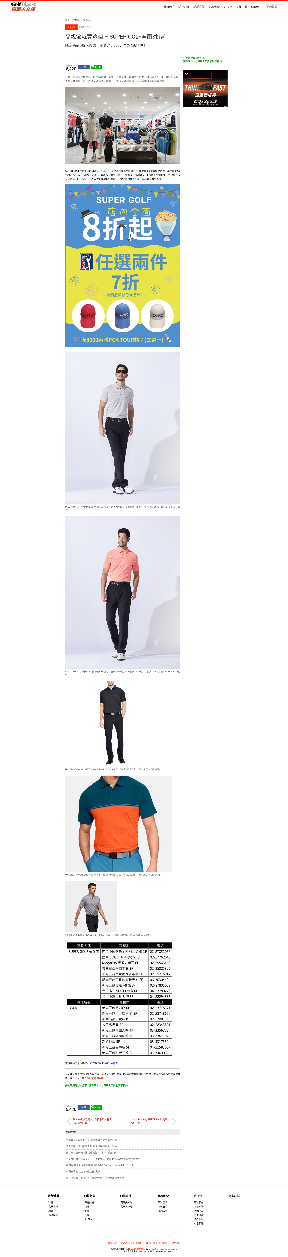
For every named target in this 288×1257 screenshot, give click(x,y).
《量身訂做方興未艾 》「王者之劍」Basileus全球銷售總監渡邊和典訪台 (104, 1159)
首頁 (67, 20)
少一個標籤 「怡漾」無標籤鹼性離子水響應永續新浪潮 (95, 1177)
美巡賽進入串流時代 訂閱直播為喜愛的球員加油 (91, 1140)
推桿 (86, 1210)
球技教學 (184, 6)
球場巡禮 (199, 6)
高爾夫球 (53, 1206)
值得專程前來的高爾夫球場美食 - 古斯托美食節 (91, 1152)
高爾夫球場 (126, 1206)
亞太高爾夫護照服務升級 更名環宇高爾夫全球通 (91, 1146)
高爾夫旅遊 (126, 1202)
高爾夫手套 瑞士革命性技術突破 (83, 1171)
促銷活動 (125, 1242)
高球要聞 (163, 1202)
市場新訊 (87, 20)
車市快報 (199, 1215)
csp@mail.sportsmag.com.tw (164, 1249)
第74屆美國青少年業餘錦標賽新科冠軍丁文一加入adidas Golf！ (100, 1165)
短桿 (86, 1215)
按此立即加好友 (95, 1078)
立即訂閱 (242, 6)
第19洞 (228, 6)
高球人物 (163, 1210)
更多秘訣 (89, 1219)
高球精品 (53, 1215)
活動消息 (199, 1210)
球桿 (50, 1202)
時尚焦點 (199, 1219)
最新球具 (169, 6)
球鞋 (50, 1210)
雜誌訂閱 (150, 1242)
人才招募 (175, 1242)
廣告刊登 (162, 1242)
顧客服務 (137, 1242)
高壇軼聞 (199, 1206)
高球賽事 (163, 1206)
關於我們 (112, 1242)
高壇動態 (214, 6)
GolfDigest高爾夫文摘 (135, 1249)
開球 (86, 1206)
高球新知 (199, 1202)
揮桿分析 (89, 1202)
